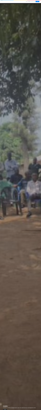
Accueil (26, 1)
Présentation (29, 1)
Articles (32, 1)
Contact (37, 1)
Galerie (34, 1)
